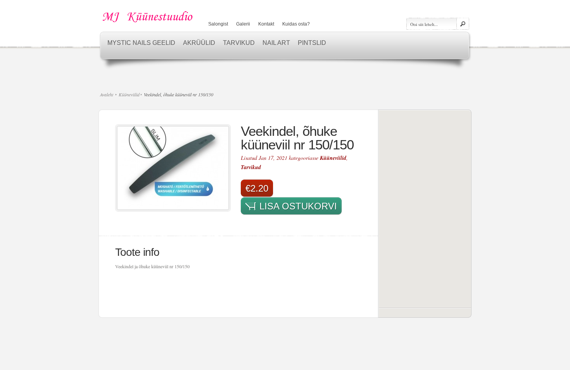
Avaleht (106, 94)
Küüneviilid (129, 94)
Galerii (243, 24)
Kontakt (266, 24)
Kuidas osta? (296, 24)
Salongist (218, 24)
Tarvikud (251, 167)
